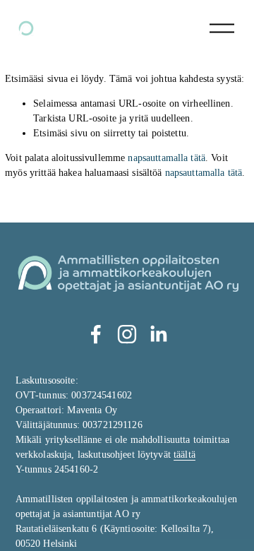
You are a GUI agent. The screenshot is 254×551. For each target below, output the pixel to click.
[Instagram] (127, 334)
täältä (184, 454)
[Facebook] (96, 334)
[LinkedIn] (158, 334)
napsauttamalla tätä (166, 158)
